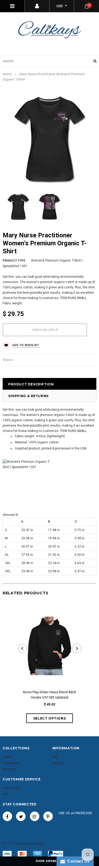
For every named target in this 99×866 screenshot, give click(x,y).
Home (7, 74)
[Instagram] (34, 816)
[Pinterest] (48, 816)
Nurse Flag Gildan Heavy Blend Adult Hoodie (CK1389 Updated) (49, 694)
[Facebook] (7, 816)
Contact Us (77, 861)
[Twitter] (21, 816)
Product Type (14, 260)
